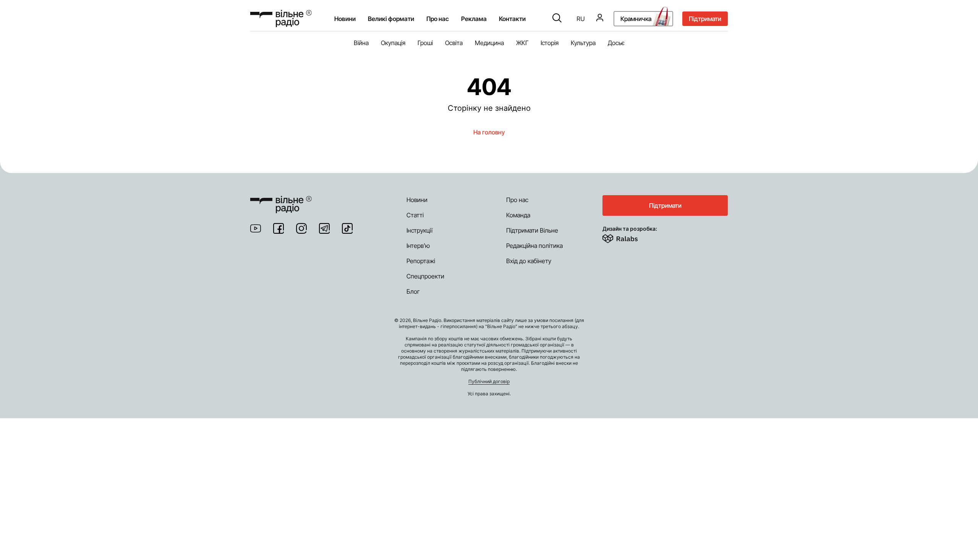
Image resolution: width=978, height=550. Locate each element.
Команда (518, 215)
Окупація (393, 43)
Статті (415, 215)
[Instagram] (301, 228)
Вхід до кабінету (528, 261)
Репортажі (420, 261)
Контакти (512, 19)
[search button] (557, 19)
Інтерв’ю (418, 245)
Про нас (517, 200)
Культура (583, 43)
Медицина (489, 43)
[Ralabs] (629, 237)
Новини (345, 19)
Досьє (616, 43)
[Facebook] (278, 228)
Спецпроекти (425, 276)
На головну (489, 132)
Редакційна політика (534, 245)
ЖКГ (522, 43)
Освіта (454, 43)
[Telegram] (324, 228)
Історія (550, 43)
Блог (413, 291)
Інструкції (419, 230)
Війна (361, 43)
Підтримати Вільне (532, 230)
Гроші (425, 43)
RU (580, 19)
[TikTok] (347, 228)
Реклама (474, 19)
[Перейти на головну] (281, 18)
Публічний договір (489, 381)
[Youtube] (255, 228)
